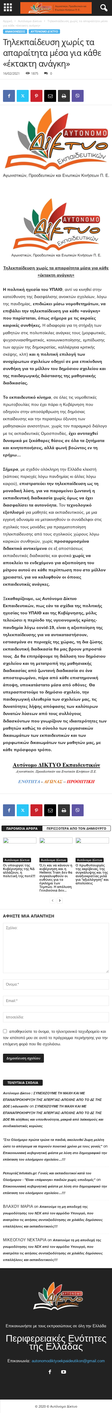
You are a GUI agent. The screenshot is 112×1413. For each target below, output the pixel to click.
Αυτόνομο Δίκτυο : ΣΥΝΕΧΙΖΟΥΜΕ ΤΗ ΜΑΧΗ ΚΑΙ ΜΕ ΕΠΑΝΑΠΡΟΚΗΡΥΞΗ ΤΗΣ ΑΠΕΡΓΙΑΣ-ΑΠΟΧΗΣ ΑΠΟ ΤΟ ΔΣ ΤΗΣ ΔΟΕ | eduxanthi (52, 1099)
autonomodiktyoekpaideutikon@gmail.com (68, 1361)
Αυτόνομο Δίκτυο (30, 21)
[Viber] (78, 96)
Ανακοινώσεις (15, 31)
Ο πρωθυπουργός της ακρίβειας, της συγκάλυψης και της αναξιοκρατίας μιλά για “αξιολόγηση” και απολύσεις (92, 874)
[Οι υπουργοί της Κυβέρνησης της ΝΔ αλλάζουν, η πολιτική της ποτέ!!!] (19, 849)
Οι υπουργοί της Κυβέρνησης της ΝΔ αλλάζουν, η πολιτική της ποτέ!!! (19, 870)
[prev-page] (53, 900)
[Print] (64, 96)
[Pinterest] (36, 96)
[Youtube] (63, 1372)
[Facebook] (9, 96)
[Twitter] (23, 96)
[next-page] (60, 900)
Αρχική (7, 21)
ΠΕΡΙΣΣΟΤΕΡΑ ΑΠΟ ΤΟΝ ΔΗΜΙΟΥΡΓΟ (76, 828)
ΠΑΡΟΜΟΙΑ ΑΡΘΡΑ (22, 828)
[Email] (50, 96)
